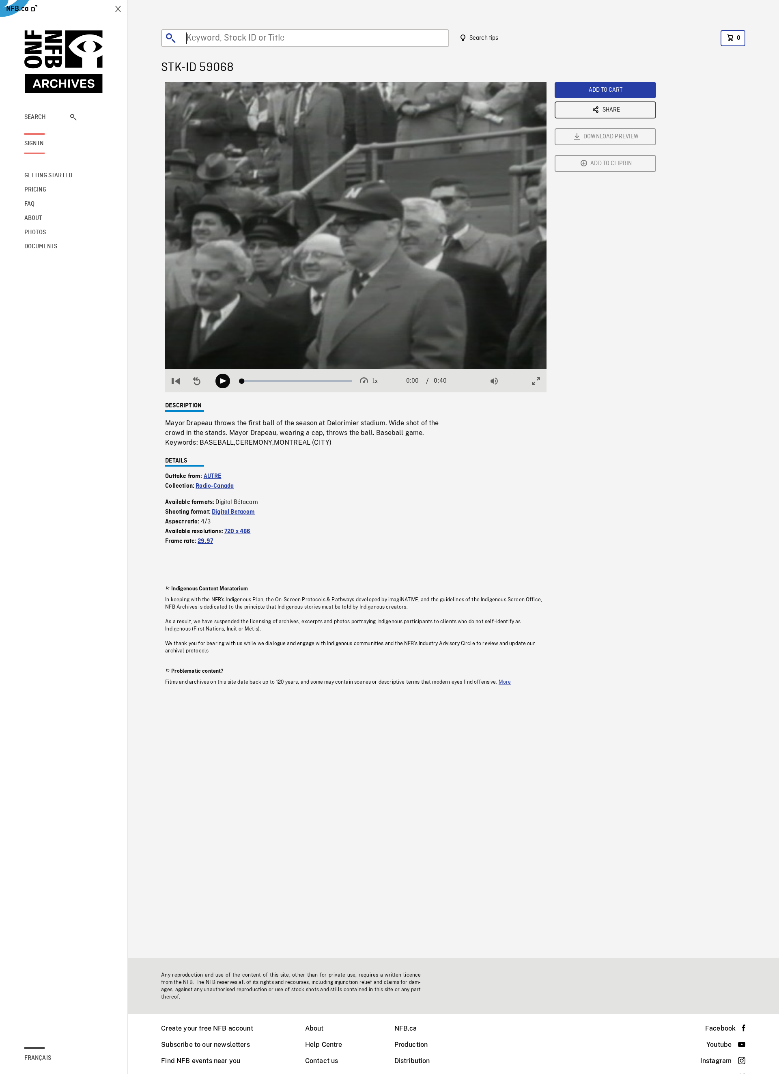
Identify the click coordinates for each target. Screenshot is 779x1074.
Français (37, 1058)
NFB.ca (405, 1028)
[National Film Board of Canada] (63, 61)
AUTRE (213, 476)
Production (411, 1044)
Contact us (321, 1061)
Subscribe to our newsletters (205, 1044)
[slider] (297, 381)
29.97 (205, 541)
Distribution (412, 1061)
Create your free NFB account (207, 1028)
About (314, 1028)
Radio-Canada (215, 486)
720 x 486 (237, 531)
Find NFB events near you (200, 1061)
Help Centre (323, 1044)
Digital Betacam (233, 512)
